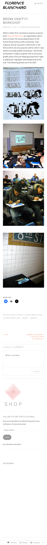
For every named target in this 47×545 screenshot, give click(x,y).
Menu (40, 3)
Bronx (25, 318)
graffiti (20, 315)
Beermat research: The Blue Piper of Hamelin (35, 337)
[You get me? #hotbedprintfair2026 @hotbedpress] (34, 497)
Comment (36, 371)
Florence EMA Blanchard (29, 27)
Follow (7, 437)
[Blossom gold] (13, 476)
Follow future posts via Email (19, 417)
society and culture (33, 315)
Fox (5, 335)
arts (14, 315)
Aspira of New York (15, 36)
